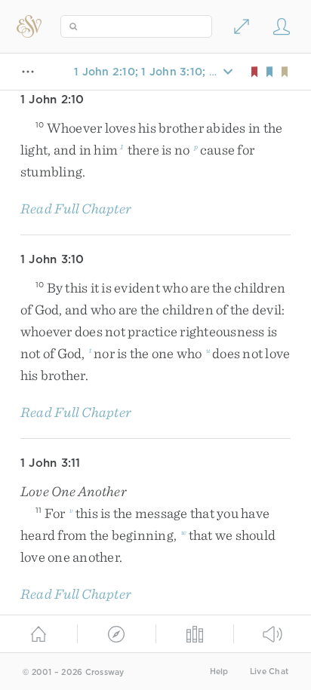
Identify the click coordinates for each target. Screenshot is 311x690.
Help (219, 671)
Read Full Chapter (75, 208)
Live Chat (269, 671)
